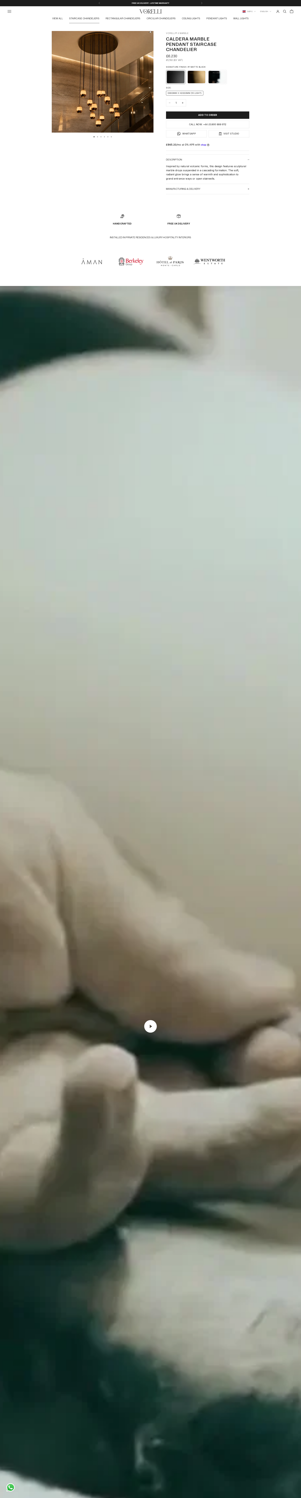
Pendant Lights (216, 18)
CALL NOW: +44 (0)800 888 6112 (207, 124)
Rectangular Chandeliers (123, 18)
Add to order (207, 114)
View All (57, 18)
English (264, 11)
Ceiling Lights (191, 18)
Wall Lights (241, 18)
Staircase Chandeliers (84, 18)
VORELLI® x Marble (177, 33)
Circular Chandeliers (161, 18)
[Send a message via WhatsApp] (11, 1487)
